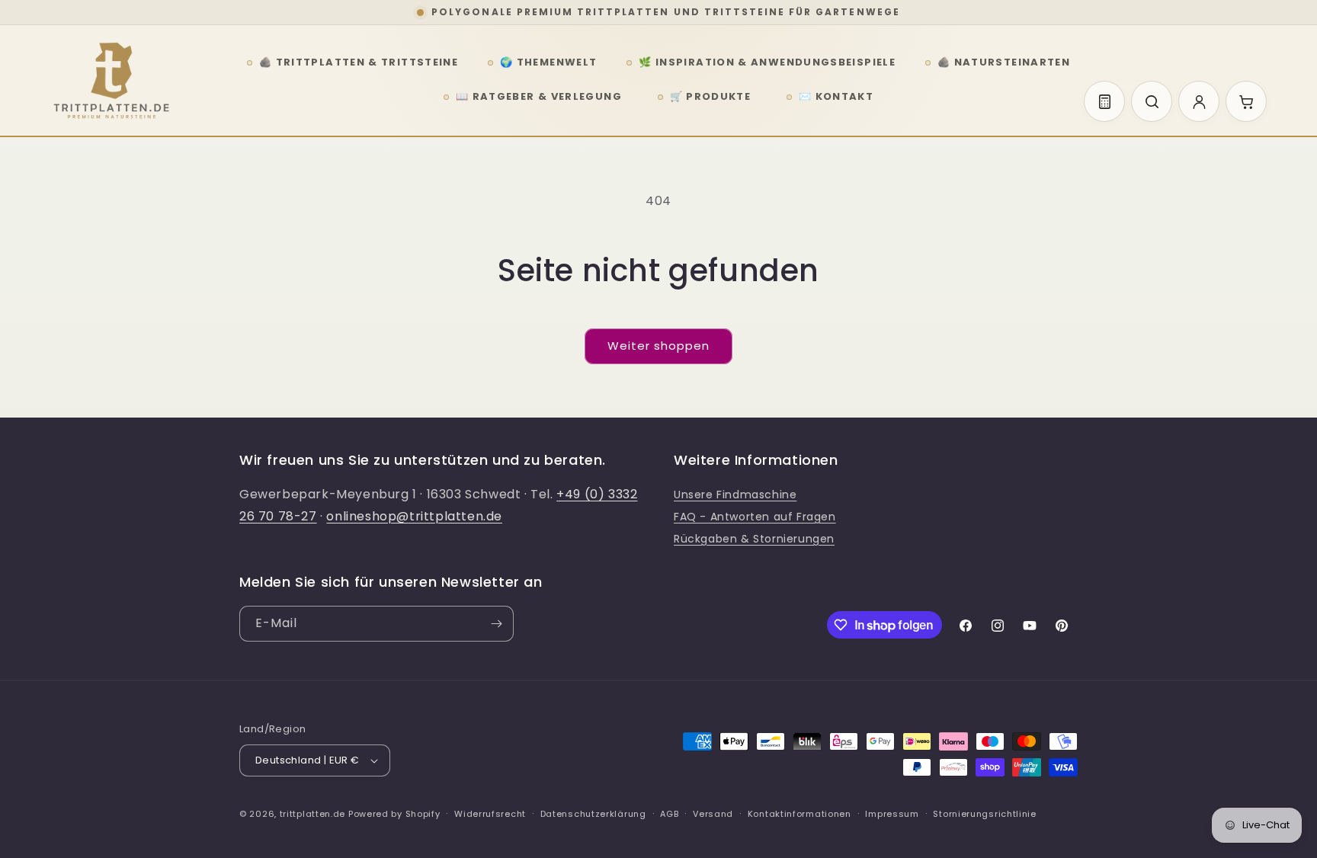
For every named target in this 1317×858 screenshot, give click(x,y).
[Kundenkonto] (1198, 101)
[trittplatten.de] (111, 81)
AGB (669, 814)
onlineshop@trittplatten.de (414, 516)
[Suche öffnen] (1151, 101)
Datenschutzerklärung (593, 814)
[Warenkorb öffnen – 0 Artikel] (1246, 101)
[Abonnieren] (496, 624)
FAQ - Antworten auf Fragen (755, 516)
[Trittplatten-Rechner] (1104, 101)
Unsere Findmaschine (735, 494)
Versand (713, 814)
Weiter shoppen (658, 346)
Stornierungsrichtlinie (984, 814)
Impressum (891, 814)
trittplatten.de (313, 814)
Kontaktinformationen (799, 814)
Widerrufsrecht (490, 814)
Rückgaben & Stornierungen (754, 538)
